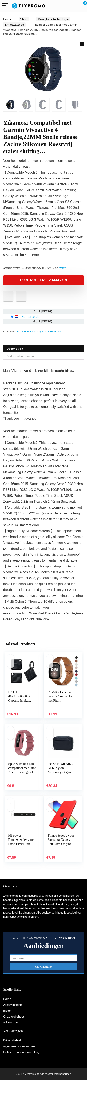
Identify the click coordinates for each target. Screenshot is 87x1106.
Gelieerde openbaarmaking (21, 1052)
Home (7, 19)
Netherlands (30, 316)
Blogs (7, 1010)
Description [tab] (15, 348)
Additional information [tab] (21, 356)
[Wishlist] (74, 5)
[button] (82, 44)
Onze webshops (14, 1016)
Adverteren (10, 1022)
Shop (23, 19)
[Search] (65, 6)
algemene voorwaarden (19, 1046)
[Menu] (5, 6)
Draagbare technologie (53, 19)
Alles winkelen (12, 1004)
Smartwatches (14, 24)
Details (62, 267)
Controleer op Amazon (43, 280)
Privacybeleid (12, 1040)
